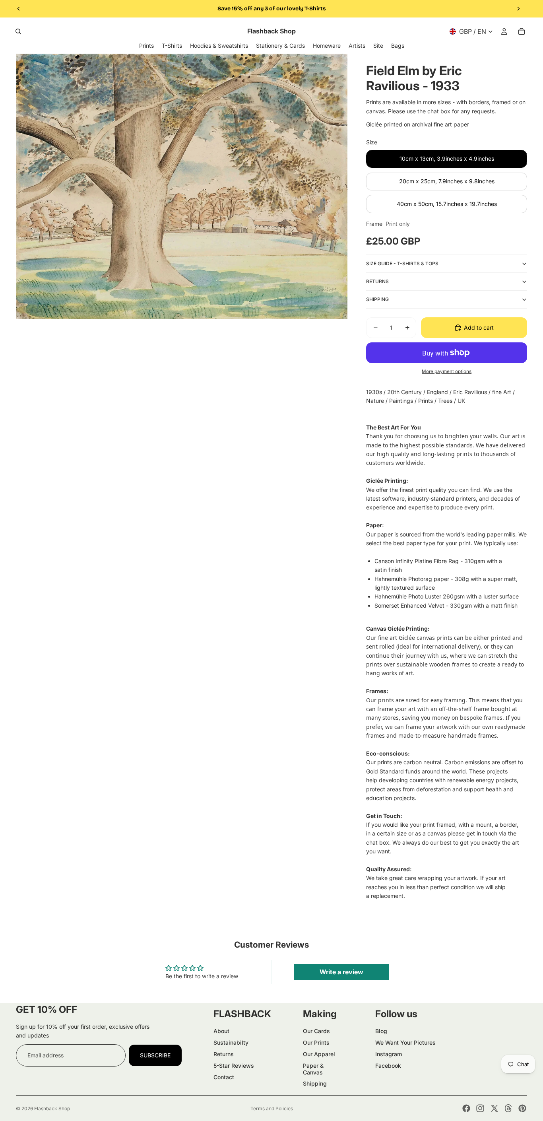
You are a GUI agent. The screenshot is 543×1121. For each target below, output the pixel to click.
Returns (223, 1054)
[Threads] (508, 1108)
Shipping (315, 1083)
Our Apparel (319, 1054)
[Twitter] (494, 1108)
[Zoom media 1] (181, 186)
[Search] (18, 31)
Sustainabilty (230, 1042)
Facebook (388, 1065)
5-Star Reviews (233, 1065)
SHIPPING (377, 299)
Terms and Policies (271, 1108)
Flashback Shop (52, 1108)
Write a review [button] (341, 972)
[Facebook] (466, 1108)
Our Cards (316, 1031)
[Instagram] (480, 1108)
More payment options (446, 371)
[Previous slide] (18, 8)
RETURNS (377, 281)
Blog (381, 1031)
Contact (223, 1077)
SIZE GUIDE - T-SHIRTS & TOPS (402, 263)
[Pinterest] (522, 1108)
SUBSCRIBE (155, 1055)
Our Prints (316, 1042)
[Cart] (521, 31)
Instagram (388, 1054)
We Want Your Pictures (405, 1042)
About (221, 1031)
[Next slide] (518, 8)
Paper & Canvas (313, 1069)
